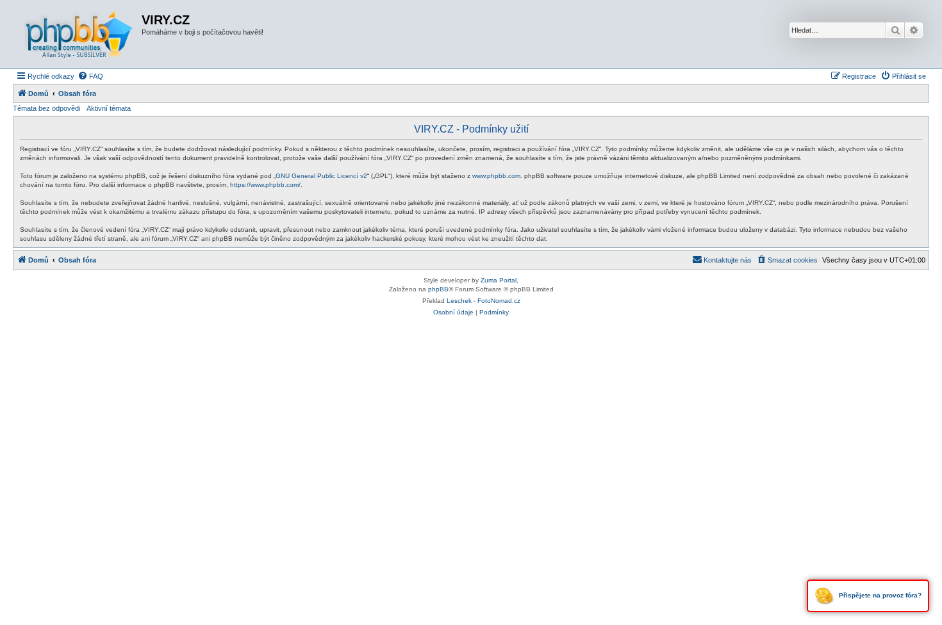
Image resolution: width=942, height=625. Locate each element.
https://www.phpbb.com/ (265, 184)
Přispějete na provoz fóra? (879, 595)
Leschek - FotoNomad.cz (483, 300)
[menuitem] (90, 76)
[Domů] (79, 34)
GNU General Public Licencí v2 (321, 175)
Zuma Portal (498, 280)
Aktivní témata (109, 108)
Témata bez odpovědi (46, 108)
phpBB (438, 289)
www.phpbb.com (496, 175)
